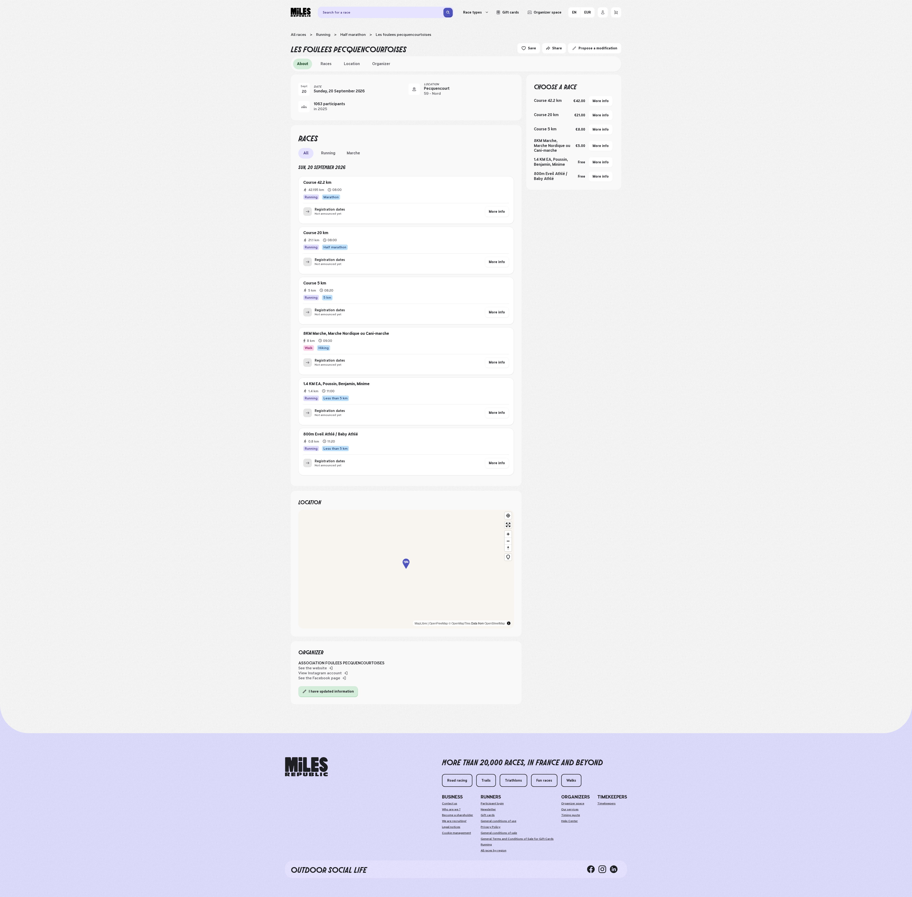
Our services (570, 809)
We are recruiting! (454, 821)
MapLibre (421, 623)
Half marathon (353, 34)
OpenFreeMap (438, 623)
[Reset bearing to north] (508, 547)
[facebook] (592, 869)
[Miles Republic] (301, 12)
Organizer (381, 63)
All (306, 153)
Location (352, 63)
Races (326, 63)
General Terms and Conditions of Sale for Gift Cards (517, 838)
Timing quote (570, 815)
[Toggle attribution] (509, 623)
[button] (406, 569)
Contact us (449, 803)
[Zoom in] (508, 534)
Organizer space (572, 803)
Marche (353, 153)
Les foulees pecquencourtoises (403, 34)
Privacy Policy (490, 827)
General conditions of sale (499, 833)
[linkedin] (615, 869)
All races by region (493, 850)
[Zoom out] (508, 541)
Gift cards (488, 815)
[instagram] (604, 869)
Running (323, 34)
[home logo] (306, 766)
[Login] (603, 12)
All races (298, 34)
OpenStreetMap (494, 623)
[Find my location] (508, 515)
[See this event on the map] (414, 89)
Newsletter (488, 809)
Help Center (569, 821)
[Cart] (616, 12)
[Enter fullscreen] (508, 524)
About (302, 63)
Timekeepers (606, 803)
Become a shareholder (457, 815)
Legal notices (451, 827)
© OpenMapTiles (459, 623)
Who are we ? (451, 809)
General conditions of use (498, 821)
